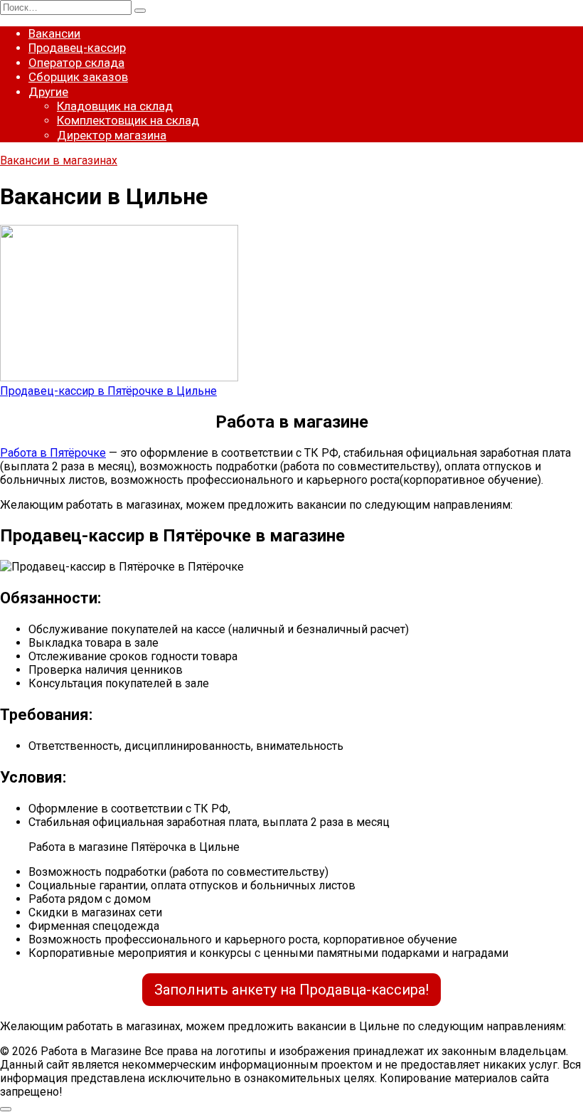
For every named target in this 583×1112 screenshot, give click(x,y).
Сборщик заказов (78, 77)
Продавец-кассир (77, 48)
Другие (48, 92)
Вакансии (54, 33)
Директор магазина (111, 135)
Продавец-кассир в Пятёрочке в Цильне (108, 391)
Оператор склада (76, 62)
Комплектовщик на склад (128, 120)
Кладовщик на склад (115, 106)
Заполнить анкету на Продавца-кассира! (291, 989)
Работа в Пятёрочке (53, 453)
